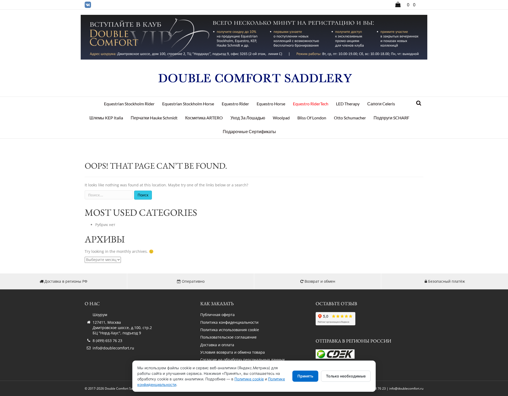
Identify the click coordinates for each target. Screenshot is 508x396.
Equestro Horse (271, 103)
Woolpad (281, 117)
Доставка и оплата (217, 344)
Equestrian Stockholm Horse (188, 103)
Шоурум (100, 314)
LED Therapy (348, 103)
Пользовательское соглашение (228, 337)
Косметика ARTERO (204, 117)
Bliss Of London (311, 117)
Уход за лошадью (247, 117)
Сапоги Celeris (381, 103)
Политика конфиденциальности (229, 322)
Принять (305, 376)
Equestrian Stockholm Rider (129, 103)
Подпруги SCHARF (391, 117)
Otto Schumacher (350, 117)
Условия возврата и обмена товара (232, 352)
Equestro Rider (235, 103)
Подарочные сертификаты (249, 131)
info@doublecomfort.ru (113, 347)
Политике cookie (249, 379)
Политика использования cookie (229, 329)
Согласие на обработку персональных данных (242, 359)
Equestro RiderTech (310, 103)
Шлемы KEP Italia (106, 117)
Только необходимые (346, 376)
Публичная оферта (217, 314)
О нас (92, 303)
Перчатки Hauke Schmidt (154, 117)
